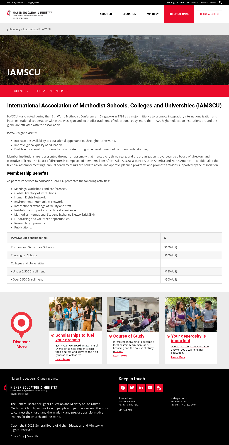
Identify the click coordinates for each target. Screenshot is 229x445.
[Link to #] (220, 2)
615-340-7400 (126, 410)
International (31, 29)
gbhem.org (13, 29)
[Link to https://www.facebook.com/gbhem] (123, 388)
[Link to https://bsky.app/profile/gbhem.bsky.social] (132, 388)
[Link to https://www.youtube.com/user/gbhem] (150, 388)
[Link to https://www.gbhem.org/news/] (159, 388)
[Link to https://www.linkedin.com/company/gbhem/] (141, 388)
